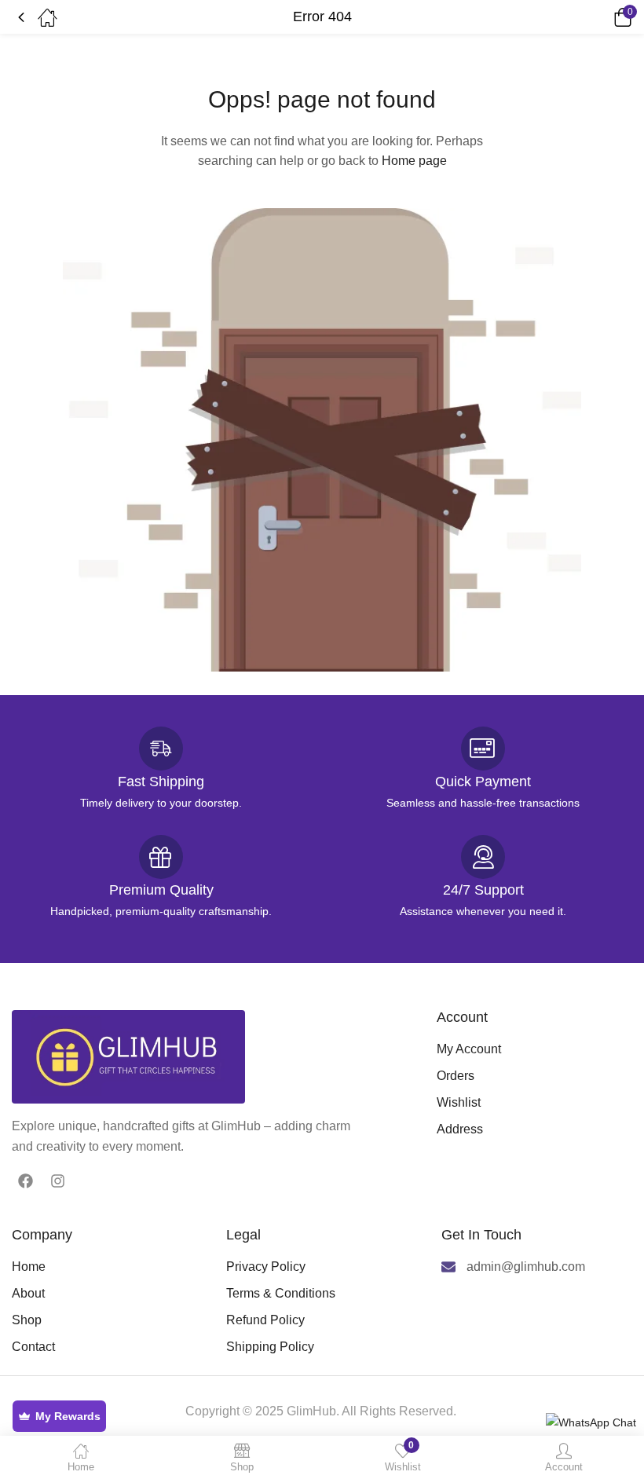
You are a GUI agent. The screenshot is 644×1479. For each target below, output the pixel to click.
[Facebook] (25, 1181)
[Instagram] (57, 1181)
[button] (600, 17)
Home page (414, 160)
